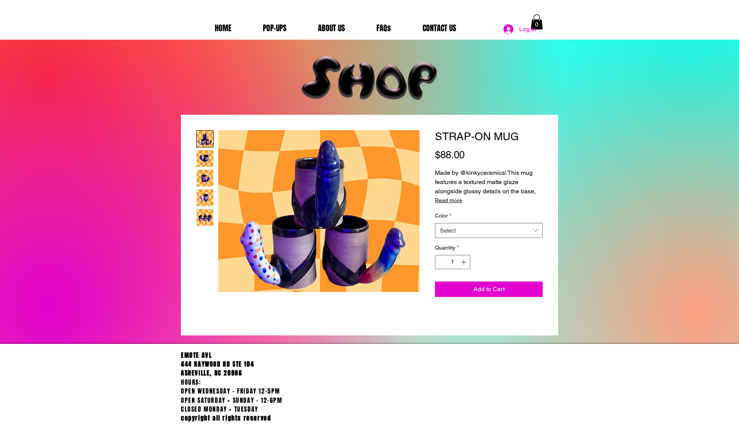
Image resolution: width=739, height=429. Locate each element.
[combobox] (489, 230)
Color (443, 216)
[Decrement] (441, 262)
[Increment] (464, 262)
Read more (448, 200)
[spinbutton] (453, 262)
